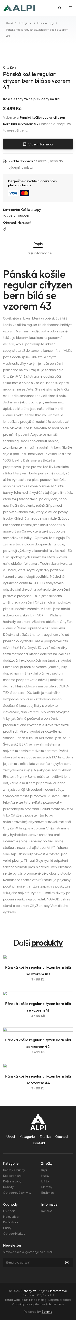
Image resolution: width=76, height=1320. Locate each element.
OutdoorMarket (14, 1233)
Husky (45, 1176)
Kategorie (25, 23)
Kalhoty (8, 1187)
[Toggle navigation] (71, 7)
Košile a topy (45, 23)
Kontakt (39, 1143)
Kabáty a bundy (14, 1170)
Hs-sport (24, 222)
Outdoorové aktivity (17, 1193)
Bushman (47, 1193)
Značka (45, 1137)
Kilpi (44, 1170)
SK (45, 1295)
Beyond (47, 1312)
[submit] (69, 1263)
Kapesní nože (12, 1176)
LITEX (45, 1181)
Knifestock (10, 1222)
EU (52, 1295)
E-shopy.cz (28, 1291)
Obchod (61, 1137)
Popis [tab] (38, 243)
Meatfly (46, 1187)
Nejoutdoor (11, 1217)
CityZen (9, 67)
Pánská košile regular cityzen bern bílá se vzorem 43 (37, 80)
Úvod (9, 23)
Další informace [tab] (38, 253)
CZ (39, 1295)
